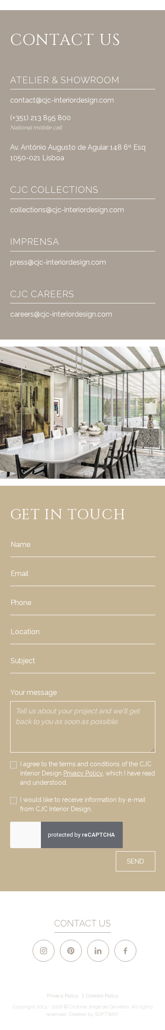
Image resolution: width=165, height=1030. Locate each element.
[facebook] (125, 951)
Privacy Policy (83, 773)
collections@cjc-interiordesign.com (67, 210)
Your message (33, 692)
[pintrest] (71, 951)
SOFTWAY (106, 1014)
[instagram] (44, 951)
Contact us (82, 923)
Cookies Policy (102, 995)
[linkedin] (98, 951)
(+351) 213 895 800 (40, 118)
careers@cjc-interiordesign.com (61, 314)
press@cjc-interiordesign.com (58, 262)
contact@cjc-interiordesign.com (62, 100)
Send (135, 861)
